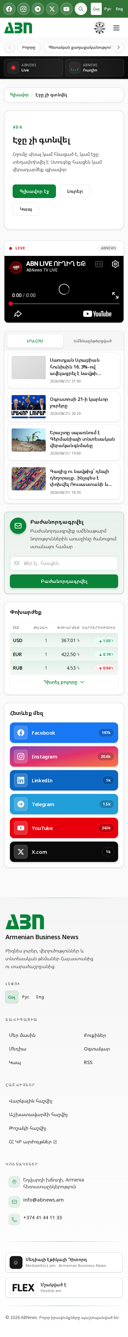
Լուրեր (75, 191)
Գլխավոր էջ (34, 191)
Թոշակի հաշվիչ (27, 1128)
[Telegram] (38, 9)
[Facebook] (9, 9)
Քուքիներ (95, 1035)
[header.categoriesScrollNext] (118, 47)
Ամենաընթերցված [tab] (93, 341)
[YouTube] (66, 9)
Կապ (26, 209)
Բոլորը (28, 47)
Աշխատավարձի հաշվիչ (38, 1114)
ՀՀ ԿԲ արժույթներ (30, 1141)
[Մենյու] (116, 27)
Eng (119, 8)
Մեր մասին (22, 1035)
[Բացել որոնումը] (81, 9)
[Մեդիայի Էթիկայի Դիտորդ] (100, 27)
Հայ (96, 8)
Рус (107, 8)
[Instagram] (23, 9)
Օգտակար (97, 1048)
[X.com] (52, 9)
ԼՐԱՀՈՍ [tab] (35, 341)
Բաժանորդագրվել (64, 581)
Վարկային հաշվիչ (31, 1100)
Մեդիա (17, 1048)
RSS (88, 1062)
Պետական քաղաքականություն (80, 47)
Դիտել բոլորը (60, 682)
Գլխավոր (19, 95)
